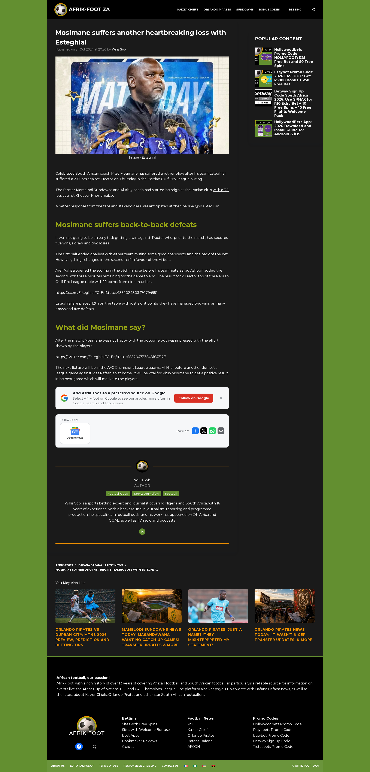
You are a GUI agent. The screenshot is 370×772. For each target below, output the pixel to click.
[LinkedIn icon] (142, 531)
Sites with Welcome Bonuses (146, 730)
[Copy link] (221, 431)
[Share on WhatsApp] (212, 431)
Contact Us (170, 765)
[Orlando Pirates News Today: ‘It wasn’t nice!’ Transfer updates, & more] (285, 606)
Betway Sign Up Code (271, 741)
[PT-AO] (213, 766)
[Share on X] (203, 431)
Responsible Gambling (140, 765)
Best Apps (130, 735)
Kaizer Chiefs (187, 9)
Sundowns (245, 9)
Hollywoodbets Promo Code (277, 724)
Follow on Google (194, 398)
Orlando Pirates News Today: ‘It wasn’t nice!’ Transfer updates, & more (283, 635)
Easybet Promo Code (271, 735)
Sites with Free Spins (139, 724)
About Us (58, 765)
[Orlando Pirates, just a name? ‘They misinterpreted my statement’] (218, 606)
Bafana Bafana (200, 741)
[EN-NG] (195, 766)
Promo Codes (265, 718)
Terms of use (108, 765)
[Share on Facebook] (195, 431)
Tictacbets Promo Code (273, 747)
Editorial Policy (82, 765)
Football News (201, 718)
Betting (295, 9)
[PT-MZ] (204, 766)
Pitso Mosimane (124, 173)
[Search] (314, 9)
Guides (128, 747)
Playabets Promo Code (272, 730)
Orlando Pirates (217, 9)
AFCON (194, 747)
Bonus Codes (269, 9)
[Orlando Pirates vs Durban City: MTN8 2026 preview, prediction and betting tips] (85, 606)
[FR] (186, 766)
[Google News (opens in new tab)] (75, 433)
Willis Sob (119, 49)
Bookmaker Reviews (139, 741)
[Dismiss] (221, 398)
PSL (191, 724)
